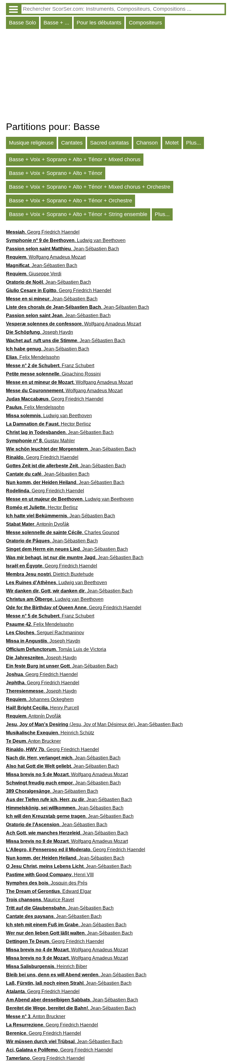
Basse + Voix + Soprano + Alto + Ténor (55, 173)
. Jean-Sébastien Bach (62, 248)
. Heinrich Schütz (50, 732)
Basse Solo (22, 23)
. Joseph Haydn (39, 332)
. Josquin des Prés (46, 882)
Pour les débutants (99, 23)
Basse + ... (56, 23)
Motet (172, 143)
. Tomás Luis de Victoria (56, 649)
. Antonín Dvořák (37, 524)
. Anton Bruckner (33, 741)
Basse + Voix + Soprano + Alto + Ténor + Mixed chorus (74, 159)
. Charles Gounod (62, 532)
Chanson (147, 143)
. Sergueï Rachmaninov (45, 632)
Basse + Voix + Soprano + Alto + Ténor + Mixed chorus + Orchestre (89, 187)
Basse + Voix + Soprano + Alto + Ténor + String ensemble (78, 214)
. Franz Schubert (50, 365)
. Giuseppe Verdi (33, 273)
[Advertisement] (116, 76)
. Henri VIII (50, 874)
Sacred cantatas (109, 143)
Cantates (72, 143)
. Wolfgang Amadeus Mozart (46, 257)
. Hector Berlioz (48, 423)
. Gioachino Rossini (53, 373)
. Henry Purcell (42, 707)
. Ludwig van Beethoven (66, 240)
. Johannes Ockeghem (40, 699)
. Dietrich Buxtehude (50, 574)
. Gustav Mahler (40, 440)
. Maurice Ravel (40, 899)
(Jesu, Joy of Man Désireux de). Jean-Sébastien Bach (94, 724)
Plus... (193, 143)
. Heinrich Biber (46, 966)
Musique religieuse (31, 143)
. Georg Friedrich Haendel (43, 232)
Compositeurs (145, 23)
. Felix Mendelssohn (33, 357)
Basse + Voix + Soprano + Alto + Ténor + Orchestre (70, 201)
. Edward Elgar (48, 891)
